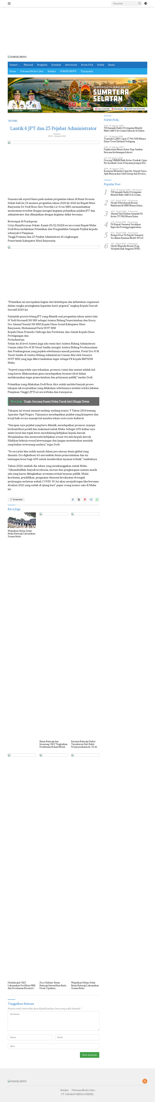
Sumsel (13, 64)
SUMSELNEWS (68, 71)
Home (13, 71)
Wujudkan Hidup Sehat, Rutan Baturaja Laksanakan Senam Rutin (21, 534)
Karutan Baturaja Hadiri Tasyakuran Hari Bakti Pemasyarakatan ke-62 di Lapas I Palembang (84, 744)
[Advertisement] (77, 31)
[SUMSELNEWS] (17, 56)
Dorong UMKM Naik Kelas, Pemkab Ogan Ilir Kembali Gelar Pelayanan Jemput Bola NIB (125, 161)
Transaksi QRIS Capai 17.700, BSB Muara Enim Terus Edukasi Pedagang (125, 140)
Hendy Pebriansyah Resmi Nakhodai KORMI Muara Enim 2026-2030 (126, 204)
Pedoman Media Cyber (32, 71)
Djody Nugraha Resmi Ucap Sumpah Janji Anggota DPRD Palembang (125, 247)
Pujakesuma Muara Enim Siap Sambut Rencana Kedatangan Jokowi (123, 151)
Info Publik (12, 121)
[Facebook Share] (73, 499)
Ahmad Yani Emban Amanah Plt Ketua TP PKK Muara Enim (127, 215)
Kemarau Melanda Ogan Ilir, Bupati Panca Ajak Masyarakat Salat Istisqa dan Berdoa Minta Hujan (125, 172)
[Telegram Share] (91, 499)
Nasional (28, 64)
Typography (87, 71)
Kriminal (56, 64)
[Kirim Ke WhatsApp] (97, 499)
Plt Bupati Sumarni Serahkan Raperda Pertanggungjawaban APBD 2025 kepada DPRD (126, 226)
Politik (100, 64)
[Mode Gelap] (145, 3)
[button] (140, 3)
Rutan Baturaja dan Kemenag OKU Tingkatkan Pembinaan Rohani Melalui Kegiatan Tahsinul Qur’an (53, 744)
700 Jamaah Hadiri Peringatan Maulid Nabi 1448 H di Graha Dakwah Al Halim (124, 129)
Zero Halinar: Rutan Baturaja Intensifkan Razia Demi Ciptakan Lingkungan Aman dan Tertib (53, 985)
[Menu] (10, 3)
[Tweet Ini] (79, 499)
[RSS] (144, 1081)
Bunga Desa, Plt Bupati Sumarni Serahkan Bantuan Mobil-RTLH (127, 236)
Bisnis (111, 64)
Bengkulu (42, 64)
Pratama (56, 134)
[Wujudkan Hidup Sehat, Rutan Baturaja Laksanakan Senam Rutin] (22, 520)
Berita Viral (87, 64)
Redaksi (52, 71)
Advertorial (71, 64)
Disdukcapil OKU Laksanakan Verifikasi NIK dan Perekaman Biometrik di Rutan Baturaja (21, 985)
